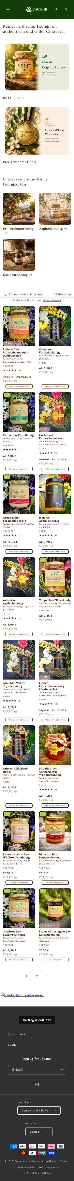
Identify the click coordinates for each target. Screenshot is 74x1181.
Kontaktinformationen (38, 1173)
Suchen (13, 1044)
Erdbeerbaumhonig (18, 229)
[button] (8, 9)
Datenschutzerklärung (43, 1161)
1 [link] (26, 976)
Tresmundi (21, 1161)
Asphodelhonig (51, 229)
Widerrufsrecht (26, 1167)
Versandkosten (52, 300)
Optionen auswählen (19, 386)
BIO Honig (11, 98)
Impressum (53, 1167)
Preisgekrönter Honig (20, 162)
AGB (41, 1167)
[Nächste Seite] (47, 976)
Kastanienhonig (15, 275)
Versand (64, 1161)
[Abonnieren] (61, 1069)
